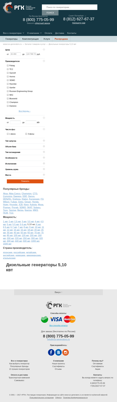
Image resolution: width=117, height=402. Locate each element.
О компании (33, 33)
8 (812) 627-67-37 (78, 19)
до (23, 54)
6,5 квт (6, 227)
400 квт (10, 241)
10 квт (38, 227)
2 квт (11, 221)
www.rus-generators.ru (12, 44)
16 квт (23, 230)
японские (7, 252)
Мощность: (10, 217)
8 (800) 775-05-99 (38, 20)
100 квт (17, 235)
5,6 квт (23, 224)
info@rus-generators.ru (58, 339)
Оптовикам (97, 364)
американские (34, 255)
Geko (20, 201)
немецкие (20, 255)
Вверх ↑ (58, 292)
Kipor (26, 204)
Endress (17, 199)
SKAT (29, 207)
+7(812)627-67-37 (97, 386)
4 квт (37, 221)
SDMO (12, 80)
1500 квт (7, 244)
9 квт (31, 227)
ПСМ (5, 213)
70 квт (37, 232)
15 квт (16, 230)
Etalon (25, 199)
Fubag (12, 66)
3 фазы (31, 134)
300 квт (34, 238)
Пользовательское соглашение (42, 397)
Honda (35, 201)
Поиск (50, 12)
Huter (5, 204)
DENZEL (7, 199)
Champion (13, 102)
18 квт (30, 230)
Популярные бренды (19, 366)
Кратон (28, 210)
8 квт (26, 227)
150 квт (33, 235)
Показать (25, 181)
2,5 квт (17, 221)
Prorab (15, 207)
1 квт (5, 221)
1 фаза (12, 134)
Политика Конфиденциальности (75, 397)
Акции (97, 369)
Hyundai (12, 84)
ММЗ (35, 210)
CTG (35, 193)
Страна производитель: (17, 248)
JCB (21, 204)
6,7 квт (14, 227)
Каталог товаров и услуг (35, 44)
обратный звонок (42, 23)
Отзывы (58, 369)
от (8, 54)
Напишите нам (78, 23)
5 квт (9, 224)
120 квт (25, 235)
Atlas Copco (14, 193)
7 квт (20, 227)
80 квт (9, 235)
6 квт (38, 224)
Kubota (33, 204)
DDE (25, 196)
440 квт (18, 241)
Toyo (5, 210)
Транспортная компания (19, 378)
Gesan (28, 201)
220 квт (18, 238)
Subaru (36, 207)
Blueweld (13, 99)
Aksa (5, 193)
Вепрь (20, 210)
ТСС (11, 69)
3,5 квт (30, 221)
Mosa (40, 204)
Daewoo (12, 106)
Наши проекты (58, 364)
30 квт (9, 232)
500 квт (26, 241)
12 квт (9, 230)
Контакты (71, 33)
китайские (31, 252)
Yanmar (12, 210)
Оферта (58, 397)
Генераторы (11, 39)
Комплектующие (30, 39)
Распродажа (61, 39)
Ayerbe (12, 88)
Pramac (7, 207)
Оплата (48, 33)
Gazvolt (12, 73)
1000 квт (35, 241)
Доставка (59, 33)
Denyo (31, 196)
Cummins (7, 196)
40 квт (16, 232)
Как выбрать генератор (19, 364)
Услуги (46, 39)
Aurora (12, 77)
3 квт (24, 221)
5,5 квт (15, 224)
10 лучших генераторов (19, 369)
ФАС (11, 95)
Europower (34, 199)
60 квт (30, 232)
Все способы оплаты (59, 325)
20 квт (37, 230)
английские (8, 255)
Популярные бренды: (16, 189)
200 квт (10, 238)
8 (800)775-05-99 (97, 383)
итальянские (9, 258)
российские (19, 252)
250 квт (26, 238)
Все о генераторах (12, 33)
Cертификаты (58, 366)
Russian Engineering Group (21, 91)
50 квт (23, 232)
